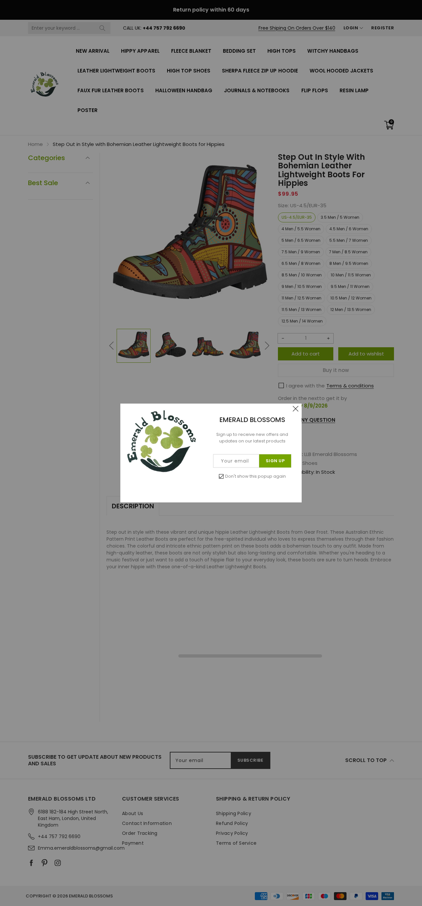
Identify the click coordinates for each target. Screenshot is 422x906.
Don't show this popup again (255, 476)
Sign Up (275, 461)
